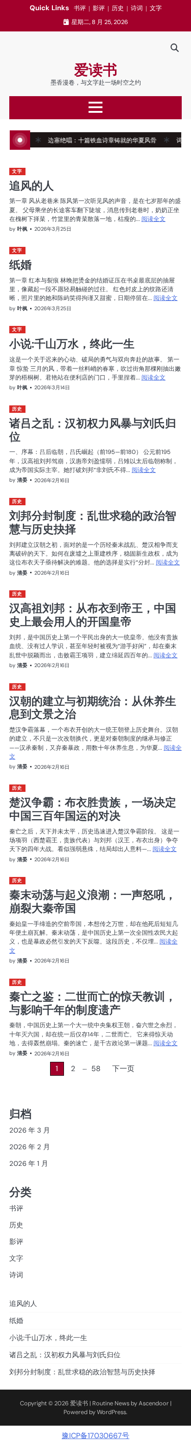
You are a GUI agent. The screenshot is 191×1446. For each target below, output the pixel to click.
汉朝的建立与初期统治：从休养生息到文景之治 (92, 707)
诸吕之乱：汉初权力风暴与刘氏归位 (92, 429)
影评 (99, 8)
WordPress (111, 1412)
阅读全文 (153, 219)
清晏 (22, 480)
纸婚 (20, 264)
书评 (80, 8)
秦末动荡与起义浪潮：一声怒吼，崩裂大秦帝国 (92, 901)
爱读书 (95, 70)
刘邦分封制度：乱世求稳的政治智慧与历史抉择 (92, 522)
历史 (118, 8)
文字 (156, 8)
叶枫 (22, 229)
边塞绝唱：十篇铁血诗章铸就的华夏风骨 (90, 140)
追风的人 (31, 185)
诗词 (137, 8)
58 (96, 1068)
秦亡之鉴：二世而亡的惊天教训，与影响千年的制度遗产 (92, 1003)
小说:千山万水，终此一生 (71, 343)
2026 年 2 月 (29, 1147)
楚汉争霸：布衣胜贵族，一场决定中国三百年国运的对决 (92, 808)
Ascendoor (154, 1403)
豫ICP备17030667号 (95, 1435)
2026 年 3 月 (29, 1130)
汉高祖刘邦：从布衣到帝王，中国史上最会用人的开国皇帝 (92, 614)
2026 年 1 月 (28, 1163)
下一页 (123, 1068)
